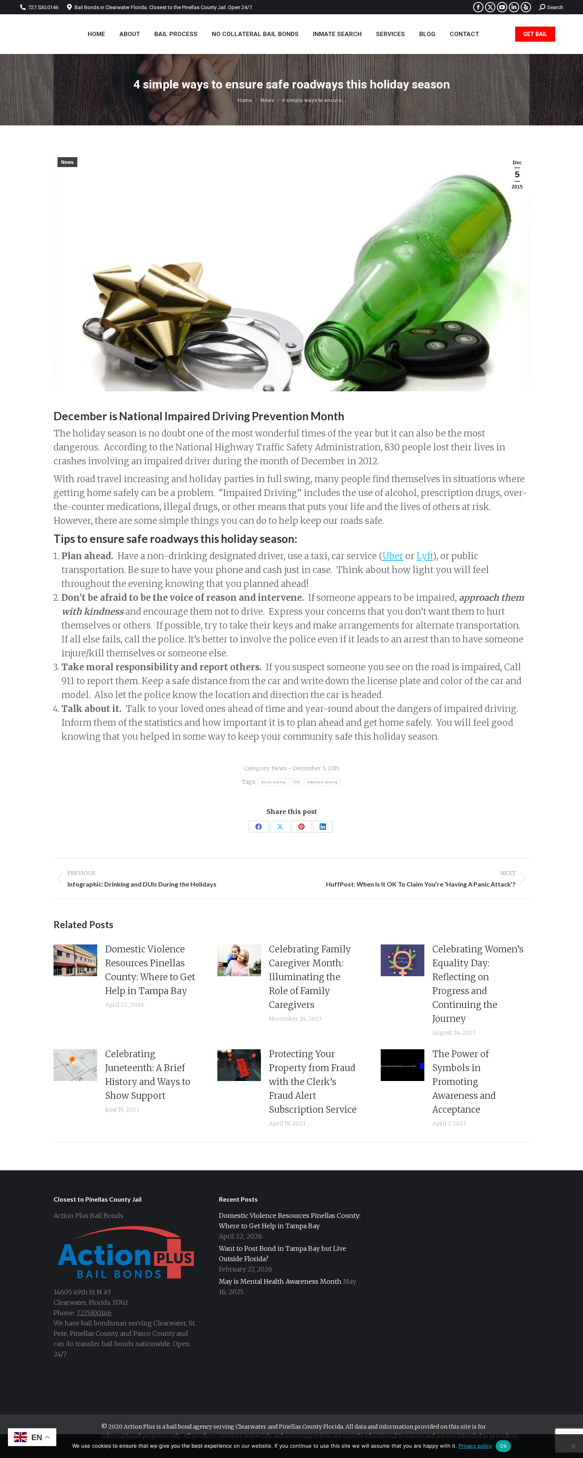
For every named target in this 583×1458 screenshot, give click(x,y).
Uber (392, 556)
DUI (296, 782)
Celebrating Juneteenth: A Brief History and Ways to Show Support (147, 1074)
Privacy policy (475, 1446)
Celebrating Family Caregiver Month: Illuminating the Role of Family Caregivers (310, 977)
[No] (573, 1446)
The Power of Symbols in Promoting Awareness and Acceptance (464, 1081)
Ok (503, 1446)
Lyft (424, 556)
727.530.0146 (43, 7)
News (67, 162)
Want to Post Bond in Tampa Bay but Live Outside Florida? (282, 1253)
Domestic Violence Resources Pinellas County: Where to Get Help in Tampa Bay (150, 970)
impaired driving (322, 782)
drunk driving (273, 782)
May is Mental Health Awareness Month (280, 1281)
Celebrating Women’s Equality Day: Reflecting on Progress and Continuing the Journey (478, 984)
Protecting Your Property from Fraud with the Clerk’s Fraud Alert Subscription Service (313, 1081)
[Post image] (75, 960)
